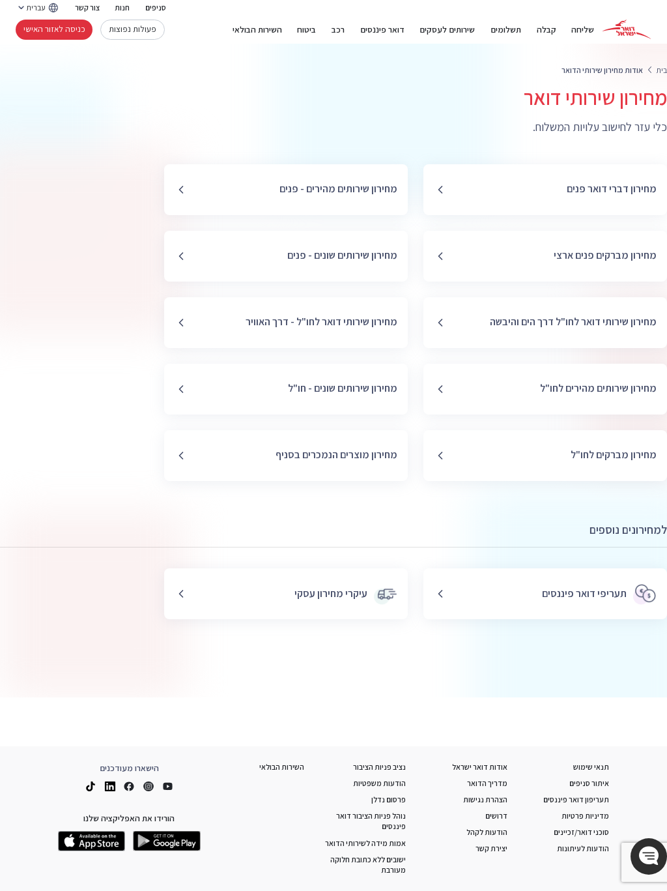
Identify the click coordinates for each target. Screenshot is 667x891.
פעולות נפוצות (132, 29)
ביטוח (306, 29)
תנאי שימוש (591, 767)
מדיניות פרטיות (585, 816)
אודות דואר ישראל (479, 767)
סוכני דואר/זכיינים (581, 832)
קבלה (546, 29)
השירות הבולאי (257, 29)
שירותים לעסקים (447, 29)
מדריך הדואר (487, 783)
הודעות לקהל (486, 832)
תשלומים (505, 29)
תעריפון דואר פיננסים (576, 799)
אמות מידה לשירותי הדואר (365, 843)
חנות (122, 7)
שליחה (582, 29)
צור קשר (87, 7)
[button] (649, 856)
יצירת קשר (491, 848)
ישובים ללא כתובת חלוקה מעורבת (368, 864)
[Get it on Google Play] (167, 841)
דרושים (496, 816)
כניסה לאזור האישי (54, 29)
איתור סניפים (589, 783)
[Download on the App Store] (92, 841)
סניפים (155, 7)
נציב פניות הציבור (379, 767)
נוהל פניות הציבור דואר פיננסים (371, 821)
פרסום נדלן (388, 799)
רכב (338, 29)
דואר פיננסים (382, 29)
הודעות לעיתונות (583, 848)
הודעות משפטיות (379, 783)
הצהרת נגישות (485, 799)
